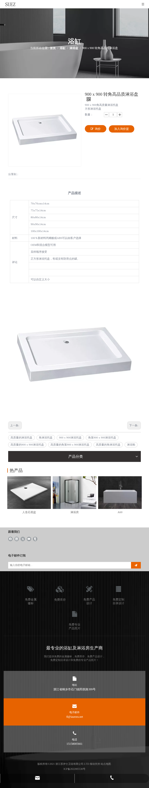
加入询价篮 (121, 128)
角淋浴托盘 (46, 437)
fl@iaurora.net (74, 716)
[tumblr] (35, 538)
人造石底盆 (29, 512)
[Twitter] (23, 538)
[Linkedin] (16, 538)
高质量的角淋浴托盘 (108, 444)
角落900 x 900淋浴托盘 (102, 437)
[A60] (120, 492)
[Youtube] (29, 538)
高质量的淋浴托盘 (21, 437)
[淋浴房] (74, 492)
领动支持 (95, 764)
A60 (120, 512)
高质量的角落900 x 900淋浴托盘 (70, 444)
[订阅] (136, 565)
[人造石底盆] (29, 492)
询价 (98, 128)
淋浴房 (75, 512)
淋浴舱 (131, 444)
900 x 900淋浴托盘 (70, 437)
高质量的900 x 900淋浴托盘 (27, 444)
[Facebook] (10, 538)
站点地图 (106, 764)
